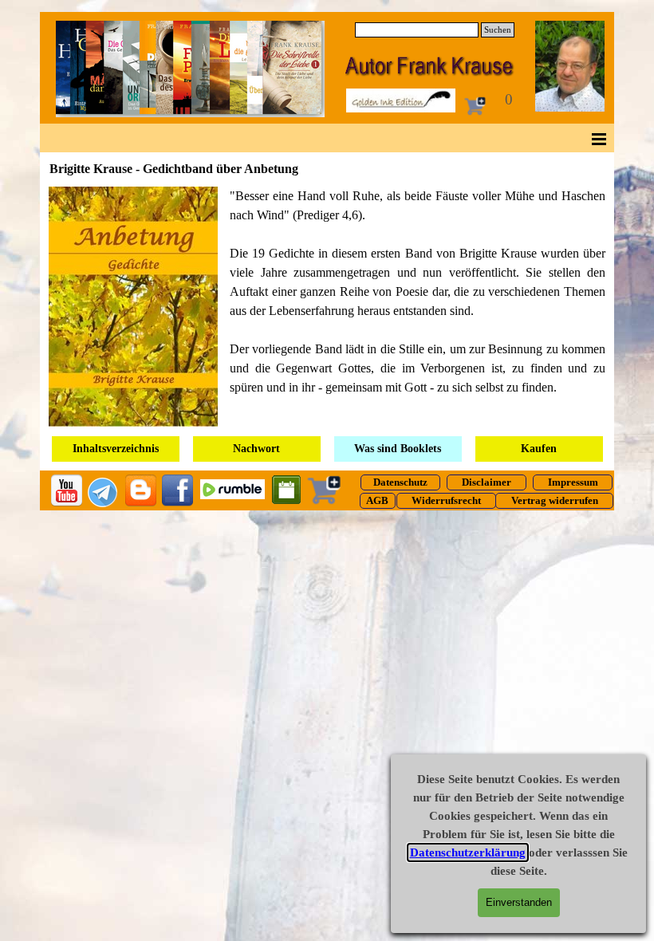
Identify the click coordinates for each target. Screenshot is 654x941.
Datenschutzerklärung (468, 852)
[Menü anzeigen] (599, 139)
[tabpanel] (327, 307)
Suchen (497, 30)
